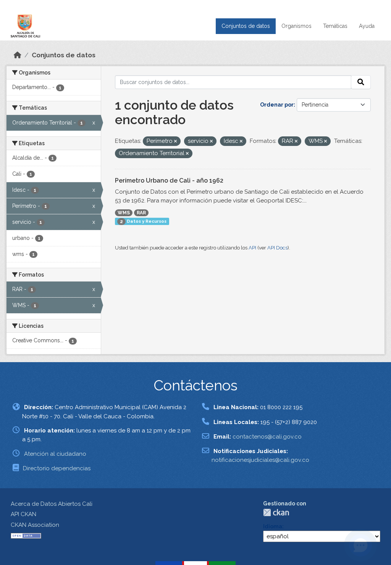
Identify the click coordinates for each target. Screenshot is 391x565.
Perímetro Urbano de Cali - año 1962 (169, 180)
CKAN (276, 512)
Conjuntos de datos (245, 26)
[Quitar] (175, 141)
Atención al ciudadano (55, 453)
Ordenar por (277, 105)
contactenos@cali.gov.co (267, 436)
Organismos (296, 26)
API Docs (277, 248)
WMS (124, 212)
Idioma (272, 526)
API (252, 248)
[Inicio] (17, 55)
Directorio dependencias (56, 468)
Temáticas (335, 26)
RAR (141, 212)
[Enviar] (361, 82)
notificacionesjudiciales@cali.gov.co (260, 460)
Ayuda (367, 26)
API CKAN (23, 514)
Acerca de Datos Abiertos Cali (51, 503)
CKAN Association (35, 524)
